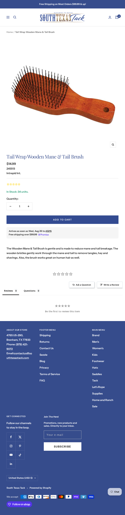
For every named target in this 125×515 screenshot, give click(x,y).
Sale (94, 406)
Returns (44, 341)
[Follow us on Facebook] (11, 437)
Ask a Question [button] (83, 284)
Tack (95, 380)
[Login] (109, 17)
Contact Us (47, 348)
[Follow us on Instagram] (11, 445)
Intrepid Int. (14, 173)
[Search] (14, 17)
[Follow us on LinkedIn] (11, 463)
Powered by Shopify (40, 487)
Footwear (98, 361)
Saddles (97, 374)
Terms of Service (50, 374)
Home (10, 32)
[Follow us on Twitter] (19, 437)
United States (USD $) (21, 477)
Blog (42, 361)
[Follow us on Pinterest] (19, 445)
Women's (98, 348)
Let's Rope (98, 387)
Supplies (97, 393)
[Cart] (116, 17)
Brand (95, 335)
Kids (94, 354)
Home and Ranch (102, 400)
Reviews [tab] (8, 290)
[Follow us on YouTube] (11, 454)
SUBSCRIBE (62, 446)
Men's (95, 341)
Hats (95, 367)
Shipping (45, 335)
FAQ (42, 380)
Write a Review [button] (111, 284)
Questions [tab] (29, 290)
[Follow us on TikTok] (19, 454)
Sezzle (43, 354)
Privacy (44, 367)
